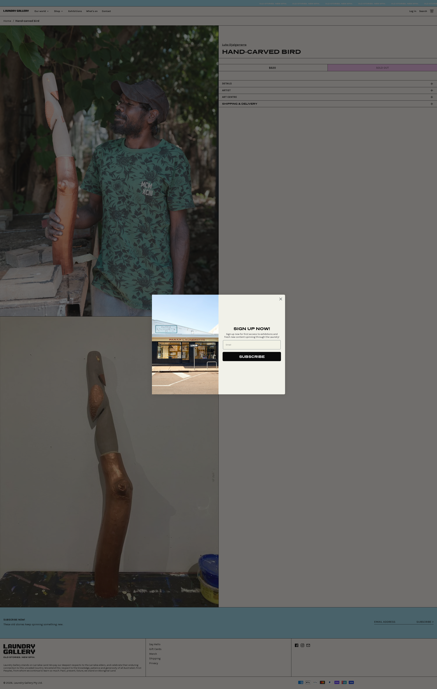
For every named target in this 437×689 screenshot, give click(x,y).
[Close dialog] (281, 299)
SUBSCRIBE (252, 356)
